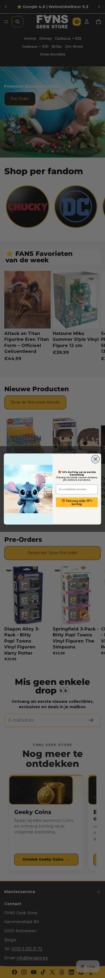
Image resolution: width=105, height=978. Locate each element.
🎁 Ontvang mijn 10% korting (77, 502)
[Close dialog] (95, 459)
